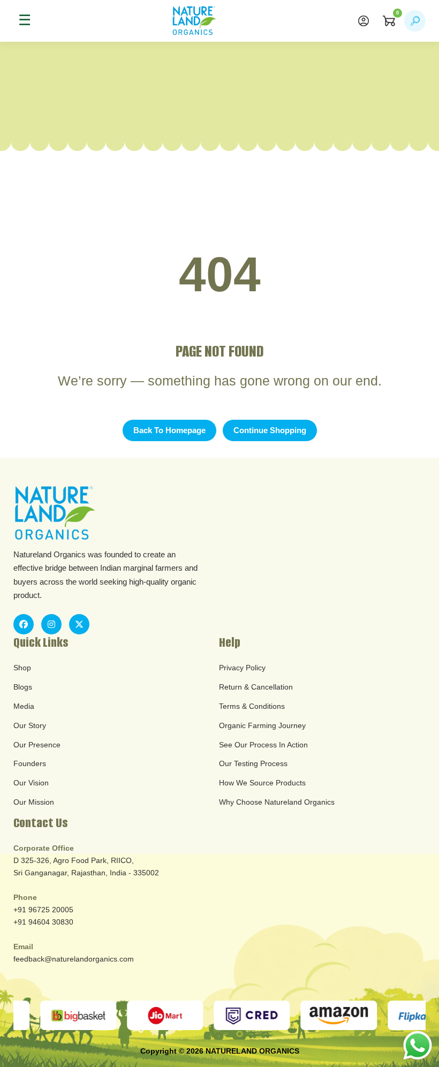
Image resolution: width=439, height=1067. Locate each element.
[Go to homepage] (194, 20)
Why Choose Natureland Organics (277, 802)
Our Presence (36, 744)
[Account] (363, 21)
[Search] (415, 21)
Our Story (29, 725)
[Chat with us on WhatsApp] (418, 1045)
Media (23, 706)
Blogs (22, 687)
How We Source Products (262, 782)
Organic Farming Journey (262, 725)
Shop (22, 667)
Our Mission (33, 802)
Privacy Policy (242, 667)
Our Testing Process (253, 763)
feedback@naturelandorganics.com (73, 959)
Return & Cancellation (256, 687)
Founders (29, 763)
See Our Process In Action (263, 744)
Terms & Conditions (252, 706)
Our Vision (31, 782)
